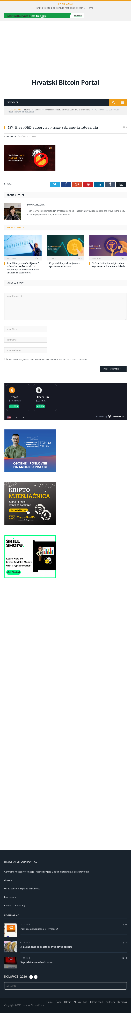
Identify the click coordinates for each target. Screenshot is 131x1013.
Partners (110, 1001)
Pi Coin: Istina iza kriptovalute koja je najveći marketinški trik (108, 265)
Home (50, 1001)
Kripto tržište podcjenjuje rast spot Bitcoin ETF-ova (64, 7)
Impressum (10, 896)
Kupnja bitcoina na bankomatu (36, 962)
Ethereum (42, 397)
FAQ (85, 1001)
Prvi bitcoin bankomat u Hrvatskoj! (39, 928)
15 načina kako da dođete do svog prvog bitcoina (46, 946)
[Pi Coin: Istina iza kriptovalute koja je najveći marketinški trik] (108, 247)
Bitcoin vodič (96, 1001)
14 (125, 958)
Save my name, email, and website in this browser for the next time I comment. (47, 359)
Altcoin (77, 1001)
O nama (8, 880)
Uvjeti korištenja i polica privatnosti (22, 888)
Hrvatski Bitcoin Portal (65, 82)
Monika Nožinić (15, 136)
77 (125, 924)
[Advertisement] (65, 46)
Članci (58, 1001)
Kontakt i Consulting (14, 905)
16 (125, 942)
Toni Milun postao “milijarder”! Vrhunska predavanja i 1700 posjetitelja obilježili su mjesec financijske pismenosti (23, 268)
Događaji (122, 1001)
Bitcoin (13, 397)
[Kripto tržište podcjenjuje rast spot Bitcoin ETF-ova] (65, 247)
